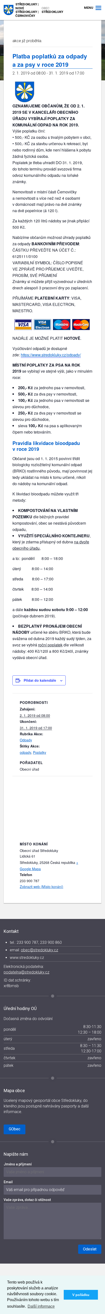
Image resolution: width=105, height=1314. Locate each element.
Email (8, 1182)
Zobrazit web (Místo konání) (41, 886)
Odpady (26, 739)
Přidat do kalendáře (40, 680)
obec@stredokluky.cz (39, 950)
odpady (25, 752)
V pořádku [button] (80, 1295)
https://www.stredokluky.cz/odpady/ (51, 355)
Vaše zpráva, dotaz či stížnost (27, 1200)
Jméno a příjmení (18, 1164)
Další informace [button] (41, 1306)
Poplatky (39, 752)
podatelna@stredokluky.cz (26, 972)
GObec (14, 1129)
